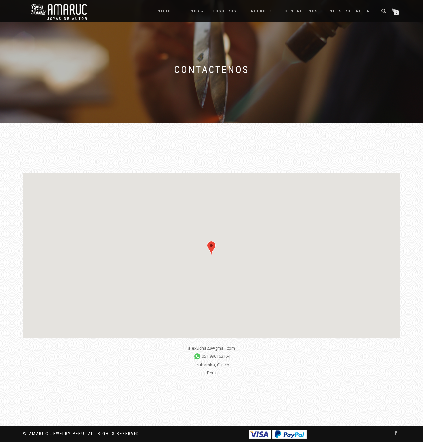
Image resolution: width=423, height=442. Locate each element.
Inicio (163, 11)
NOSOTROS (224, 11)
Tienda (192, 11)
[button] (211, 248)
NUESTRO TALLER (350, 11)
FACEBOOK (261, 11)
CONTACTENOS (301, 11)
